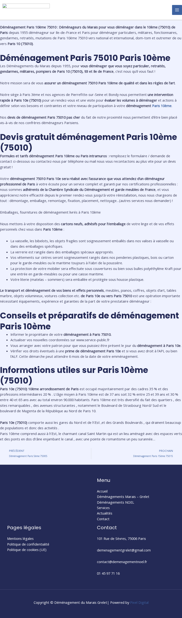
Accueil (102, 491)
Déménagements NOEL (115, 502)
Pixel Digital (139, 602)
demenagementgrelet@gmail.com (124, 550)
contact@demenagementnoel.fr (122, 561)
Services (103, 507)
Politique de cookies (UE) (26, 549)
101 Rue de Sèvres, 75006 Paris (121, 538)
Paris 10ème (162, 105)
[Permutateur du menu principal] (177, 10)
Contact (103, 518)
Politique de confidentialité (28, 544)
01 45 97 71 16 (108, 573)
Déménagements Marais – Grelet (123, 496)
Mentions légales (20, 538)
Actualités (104, 513)
